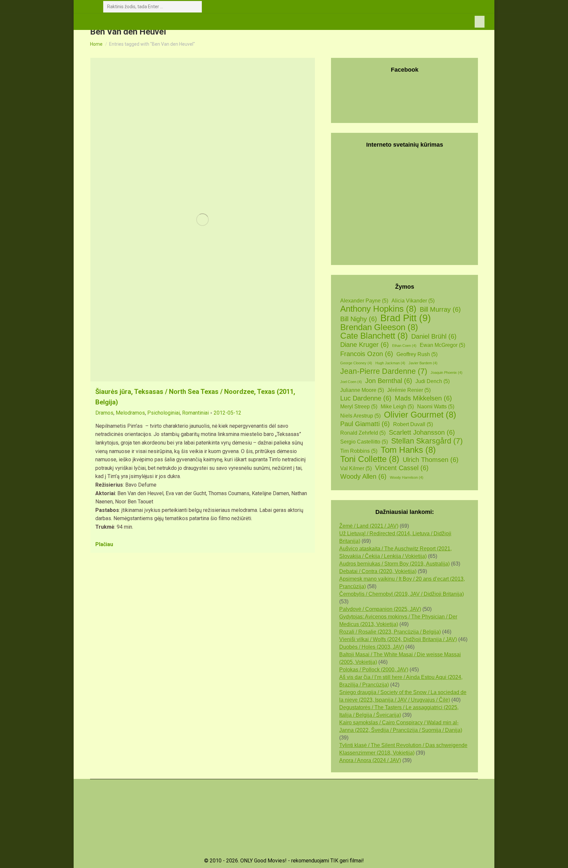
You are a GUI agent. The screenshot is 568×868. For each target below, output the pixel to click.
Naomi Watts (435, 406)
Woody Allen (363, 476)
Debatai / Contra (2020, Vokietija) (377, 571)
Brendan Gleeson (379, 327)
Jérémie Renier (409, 390)
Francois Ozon (366, 353)
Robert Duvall (413, 424)
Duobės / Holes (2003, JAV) (371, 647)
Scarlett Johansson (422, 432)
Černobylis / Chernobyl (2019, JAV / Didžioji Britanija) (401, 594)
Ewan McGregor (442, 345)
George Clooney (356, 363)
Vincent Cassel (402, 467)
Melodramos (130, 413)
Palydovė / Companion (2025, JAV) (380, 609)
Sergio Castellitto (364, 442)
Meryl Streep (358, 406)
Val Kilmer (356, 468)
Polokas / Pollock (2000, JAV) (373, 669)
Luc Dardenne (365, 398)
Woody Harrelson (406, 477)
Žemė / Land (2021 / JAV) (368, 526)
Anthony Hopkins (378, 309)
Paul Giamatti (365, 423)
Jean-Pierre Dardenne (383, 371)
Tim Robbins (358, 451)
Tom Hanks (408, 450)
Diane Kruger (364, 344)
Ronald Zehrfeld (363, 433)
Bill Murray (440, 309)
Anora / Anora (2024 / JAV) (370, 760)
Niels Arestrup (360, 416)
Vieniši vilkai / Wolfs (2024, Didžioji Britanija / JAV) (398, 639)
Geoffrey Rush (417, 354)
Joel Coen (351, 382)
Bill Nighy (358, 319)
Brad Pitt (405, 318)
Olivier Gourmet (420, 415)
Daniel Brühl (434, 336)
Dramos (104, 413)
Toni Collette (369, 459)
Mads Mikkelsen (423, 398)
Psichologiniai (163, 413)
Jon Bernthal (388, 380)
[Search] (195, 6)
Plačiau (104, 544)
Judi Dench (432, 381)
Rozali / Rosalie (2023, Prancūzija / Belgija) (390, 632)
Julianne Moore (362, 390)
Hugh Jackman (390, 363)
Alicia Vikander (413, 300)
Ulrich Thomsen (431, 459)
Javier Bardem (423, 363)
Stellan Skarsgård (427, 441)
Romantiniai (195, 413)
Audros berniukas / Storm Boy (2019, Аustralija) (394, 564)
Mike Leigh (397, 406)
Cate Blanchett (374, 336)
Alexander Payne (364, 300)
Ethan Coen (404, 346)
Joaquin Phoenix (446, 372)
